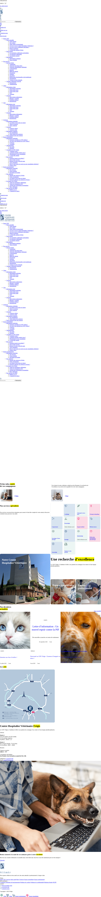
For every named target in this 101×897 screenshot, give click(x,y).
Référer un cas (13, 189)
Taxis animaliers (13, 162)
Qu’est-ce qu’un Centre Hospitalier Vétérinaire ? (21, 45)
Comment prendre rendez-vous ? (17, 152)
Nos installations (13, 132)
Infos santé (13, 879)
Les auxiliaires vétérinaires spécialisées (19, 53)
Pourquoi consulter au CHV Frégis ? (18, 140)
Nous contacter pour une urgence (14, 135)
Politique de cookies (25, 882)
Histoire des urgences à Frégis (16, 175)
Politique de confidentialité (37, 882)
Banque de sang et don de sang (17, 161)
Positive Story (12, 165)
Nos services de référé (11, 188)
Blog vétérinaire (13, 187)
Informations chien (11, 87)
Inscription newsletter (14, 172)
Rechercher (18, 21)
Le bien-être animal (14, 155)
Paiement (11, 148)
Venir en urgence (13, 124)
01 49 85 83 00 (4, 6)
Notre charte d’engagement (16, 44)
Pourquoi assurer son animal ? (16, 158)
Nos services (6, 61)
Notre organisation (14, 177)
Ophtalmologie (13, 84)
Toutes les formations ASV (16, 184)
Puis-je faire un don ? (14, 159)
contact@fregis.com (8, 760)
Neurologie (12, 73)
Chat (4, 102)
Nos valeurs (12, 43)
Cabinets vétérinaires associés (13, 81)
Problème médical (13, 100)
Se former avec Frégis (11, 181)
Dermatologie (12, 83)
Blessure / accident (14, 98)
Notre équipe (9, 51)
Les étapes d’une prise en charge (17, 122)
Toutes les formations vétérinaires (17, 182)
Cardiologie (12, 64)
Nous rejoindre (13, 60)
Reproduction (12, 101)
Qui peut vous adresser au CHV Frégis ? (19, 141)
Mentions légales (48, 882)
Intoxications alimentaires (15, 97)
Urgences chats (13, 130)
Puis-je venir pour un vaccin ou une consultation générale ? (24, 164)
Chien (4, 85)
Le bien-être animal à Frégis (16, 50)
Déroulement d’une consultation (17, 154)
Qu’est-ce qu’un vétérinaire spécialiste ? (19, 47)
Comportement (13, 68)
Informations (9, 57)
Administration (10, 145)
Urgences (8, 95)
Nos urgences (9, 174)
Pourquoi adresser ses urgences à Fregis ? (19, 179)
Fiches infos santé (13, 91)
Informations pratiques (15, 58)
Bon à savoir (9, 157)
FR (1, 23)
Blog (17, 879)
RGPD (54, 882)
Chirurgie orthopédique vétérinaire (18, 67)
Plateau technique (13, 48)
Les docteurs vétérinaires (15, 54)
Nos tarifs (11, 147)
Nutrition (11, 74)
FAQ (10, 92)
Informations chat (10, 104)
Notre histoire (12, 41)
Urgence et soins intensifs (15, 80)
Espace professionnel (8, 167)
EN (1, 24)
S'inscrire (2, 860)
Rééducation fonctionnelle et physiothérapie (20, 77)
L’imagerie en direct (14, 191)
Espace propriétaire (8, 137)
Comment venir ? (13, 151)
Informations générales (15, 88)
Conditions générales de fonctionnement (10, 882)
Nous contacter (13, 125)
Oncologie (12, 75)
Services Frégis (10, 63)
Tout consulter (97, 611)
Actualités (11, 144)
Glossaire (11, 94)
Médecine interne (13, 71)
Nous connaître (10, 40)
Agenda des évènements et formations (18, 185)
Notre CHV (6, 38)
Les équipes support (14, 55)
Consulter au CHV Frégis (12, 149)
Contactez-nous (5, 888)
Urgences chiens (13, 128)
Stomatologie (12, 78)
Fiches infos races (13, 90)
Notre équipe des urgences (16, 134)
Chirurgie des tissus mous (15, 65)
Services (8, 879)
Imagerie (11, 70)
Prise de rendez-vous (7, 885)
